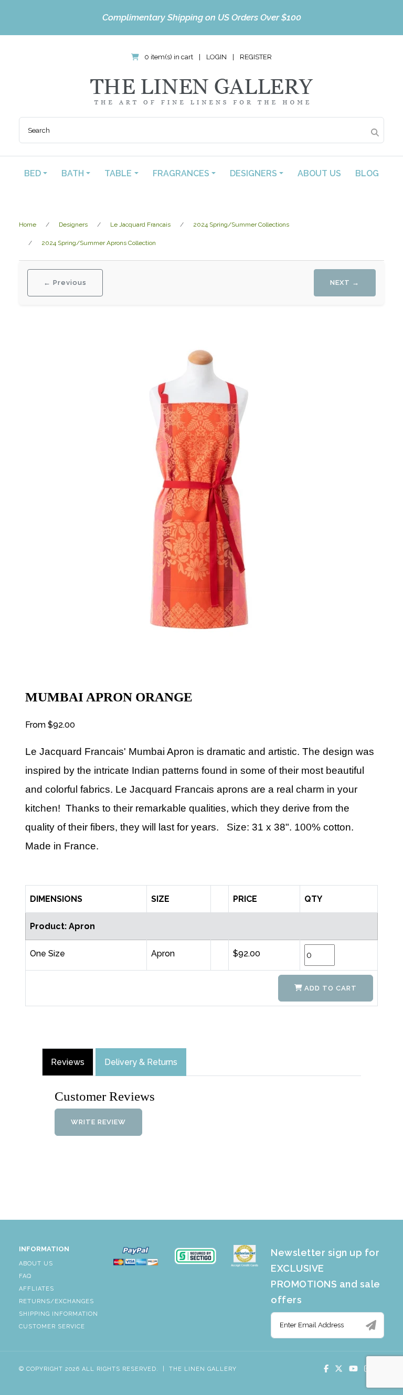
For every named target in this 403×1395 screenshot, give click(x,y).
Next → (344, 282)
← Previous (65, 282)
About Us (319, 173)
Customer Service (52, 1326)
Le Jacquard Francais (140, 224)
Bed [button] (32, 173)
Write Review (98, 1122)
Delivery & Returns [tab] (140, 1062)
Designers (73, 224)
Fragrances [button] (181, 173)
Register (256, 57)
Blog (367, 173)
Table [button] (118, 173)
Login (216, 57)
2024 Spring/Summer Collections (241, 224)
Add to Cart (329, 988)
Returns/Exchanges (56, 1301)
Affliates (36, 1288)
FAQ (25, 1276)
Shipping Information (58, 1314)
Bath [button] (72, 173)
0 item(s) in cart (169, 57)
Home (27, 224)
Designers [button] (253, 173)
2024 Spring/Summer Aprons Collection (98, 243)
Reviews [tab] (67, 1062)
